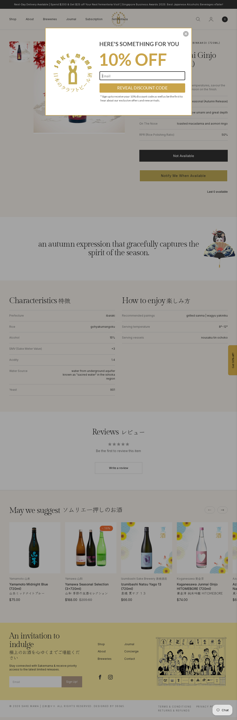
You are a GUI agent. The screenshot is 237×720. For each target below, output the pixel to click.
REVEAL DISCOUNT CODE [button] (142, 87)
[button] (186, 34)
